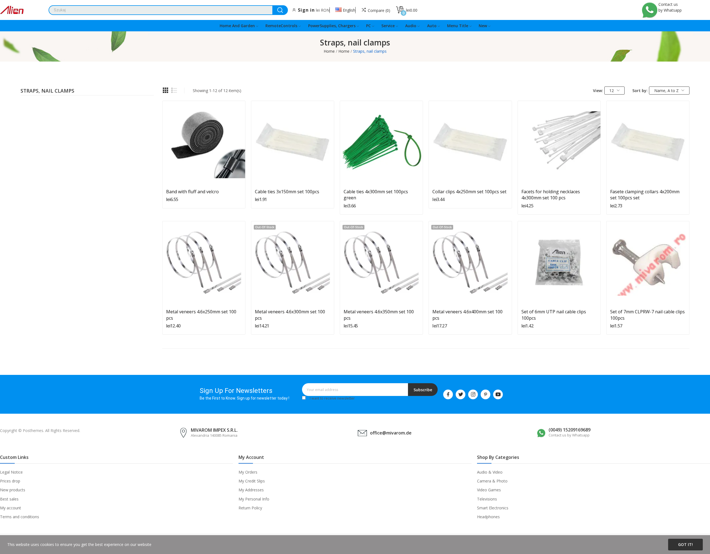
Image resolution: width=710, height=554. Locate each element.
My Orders (248, 472)
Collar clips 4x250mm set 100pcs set (469, 192)
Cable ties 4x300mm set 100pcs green (376, 195)
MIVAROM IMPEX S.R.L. (214, 430)
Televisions (487, 499)
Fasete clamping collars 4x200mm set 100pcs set (644, 195)
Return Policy (250, 507)
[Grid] (165, 90)
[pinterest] (485, 394)
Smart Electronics (492, 507)
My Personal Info (254, 499)
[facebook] (448, 394)
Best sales (9, 499)
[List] (174, 90)
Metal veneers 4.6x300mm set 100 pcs (290, 315)
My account (10, 507)
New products (12, 489)
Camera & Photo (492, 481)
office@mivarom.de (391, 433)
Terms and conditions (19, 516)
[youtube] (498, 394)
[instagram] (473, 394)
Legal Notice (11, 472)
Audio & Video (490, 472)
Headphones (488, 516)
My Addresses (251, 489)
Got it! (685, 544)
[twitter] (460, 394)
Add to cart (204, 172)
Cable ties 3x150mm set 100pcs (287, 192)
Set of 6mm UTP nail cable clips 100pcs (553, 315)
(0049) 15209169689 (569, 430)
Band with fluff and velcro (192, 192)
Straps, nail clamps (47, 91)
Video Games (489, 489)
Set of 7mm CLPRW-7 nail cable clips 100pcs (647, 315)
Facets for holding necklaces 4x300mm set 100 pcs (550, 195)
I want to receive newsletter (332, 398)
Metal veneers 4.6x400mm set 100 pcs (467, 315)
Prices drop (10, 481)
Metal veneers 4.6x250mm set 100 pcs (201, 315)
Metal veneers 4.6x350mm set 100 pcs (379, 315)
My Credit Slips (252, 481)
